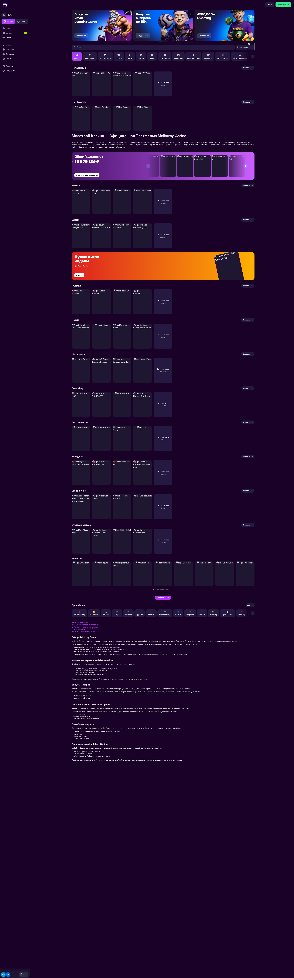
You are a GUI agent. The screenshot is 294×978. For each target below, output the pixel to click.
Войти (10, 15)
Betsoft (202, 615)
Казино (10, 21)
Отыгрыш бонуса (240, 58)
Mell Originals (105, 58)
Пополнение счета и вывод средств (85, 628)
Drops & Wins (222, 58)
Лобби (76, 58)
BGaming (213, 615)
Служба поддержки (79, 629)
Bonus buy (178, 58)
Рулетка (140, 58)
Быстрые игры (193, 58)
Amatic (106, 615)
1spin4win (94, 615)
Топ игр (118, 58)
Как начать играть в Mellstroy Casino (85, 624)
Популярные (90, 58)
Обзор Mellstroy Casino (80, 622)
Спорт (23, 21)
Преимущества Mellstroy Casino (83, 631)
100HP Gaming (79, 615)
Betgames (190, 615)
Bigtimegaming (227, 615)
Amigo (116, 615)
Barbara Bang (164, 615)
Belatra (178, 615)
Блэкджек (208, 58)
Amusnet (128, 615)
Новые (152, 58)
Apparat (139, 615)
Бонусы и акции (77, 626)
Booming (241, 615)
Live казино (165, 58)
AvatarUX (151, 615)
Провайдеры (242, 47)
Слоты (130, 58)
